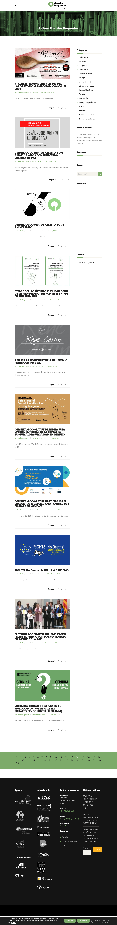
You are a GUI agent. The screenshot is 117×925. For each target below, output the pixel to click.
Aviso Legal (66, 837)
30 (77, 760)
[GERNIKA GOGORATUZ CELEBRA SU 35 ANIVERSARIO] (42, 204)
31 (83, 760)
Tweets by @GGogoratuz (85, 263)
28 (66, 760)
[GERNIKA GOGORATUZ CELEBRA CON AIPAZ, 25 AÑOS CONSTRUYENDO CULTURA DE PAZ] (42, 132)
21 (28, 760)
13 (72, 757)
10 (55, 757)
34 (99, 760)
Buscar (85, 848)
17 (94, 757)
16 (88, 757)
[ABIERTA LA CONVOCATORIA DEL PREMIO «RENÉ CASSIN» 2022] (42, 340)
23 (39, 760)
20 (23, 760)
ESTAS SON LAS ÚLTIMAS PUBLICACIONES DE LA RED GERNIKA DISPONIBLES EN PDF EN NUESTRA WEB (41, 294)
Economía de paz (85, 82)
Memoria (35, 92)
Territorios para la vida (87, 119)
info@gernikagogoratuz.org (69, 819)
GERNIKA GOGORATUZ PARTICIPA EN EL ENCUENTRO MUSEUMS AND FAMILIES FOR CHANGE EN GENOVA (42, 504)
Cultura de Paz (36, 161)
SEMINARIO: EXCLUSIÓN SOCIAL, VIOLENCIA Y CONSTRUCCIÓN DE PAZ (90, 802)
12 (66, 757)
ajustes (13, 923)
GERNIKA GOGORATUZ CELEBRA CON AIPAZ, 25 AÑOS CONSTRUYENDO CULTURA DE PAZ (39, 155)
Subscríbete (64, 826)
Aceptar (70, 921)
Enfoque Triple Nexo (86, 90)
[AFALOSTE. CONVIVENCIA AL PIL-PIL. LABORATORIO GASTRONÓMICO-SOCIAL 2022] (42, 63)
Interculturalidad (84, 98)
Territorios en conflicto (39, 300)
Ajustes (97, 921)
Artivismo (82, 61)
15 (83, 757)
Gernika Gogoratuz (23, 92)
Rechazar (83, 921)
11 (61, 757)
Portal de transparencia (70, 846)
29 (72, 760)
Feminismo (82, 94)
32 (88, 760)
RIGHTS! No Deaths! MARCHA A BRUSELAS (42, 570)
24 (45, 760)
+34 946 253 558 (67, 811)
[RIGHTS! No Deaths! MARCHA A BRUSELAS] (42, 550)
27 (61, 760)
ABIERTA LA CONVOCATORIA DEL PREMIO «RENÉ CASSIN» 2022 (41, 361)
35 (17, 763)
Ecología (82, 78)
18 (99, 757)
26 (56, 760)
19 (17, 760)
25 (50, 760)
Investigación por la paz (87, 102)
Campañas (83, 65)
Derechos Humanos (38, 366)
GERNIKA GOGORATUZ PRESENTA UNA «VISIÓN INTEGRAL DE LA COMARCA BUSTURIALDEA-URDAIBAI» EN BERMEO (40, 432)
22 (34, 760)
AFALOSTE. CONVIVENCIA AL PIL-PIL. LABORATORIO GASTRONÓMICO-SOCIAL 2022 (41, 86)
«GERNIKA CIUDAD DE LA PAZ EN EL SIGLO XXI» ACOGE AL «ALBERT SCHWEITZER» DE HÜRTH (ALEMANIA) (38, 709)
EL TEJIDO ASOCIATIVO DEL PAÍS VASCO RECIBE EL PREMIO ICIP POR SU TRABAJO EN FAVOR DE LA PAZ (40, 637)
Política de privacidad (69, 841)
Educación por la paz (38, 510)
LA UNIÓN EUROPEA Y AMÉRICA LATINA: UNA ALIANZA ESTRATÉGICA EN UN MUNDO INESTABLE (91, 835)
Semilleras (82, 111)
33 (94, 760)
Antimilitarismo (84, 57)
